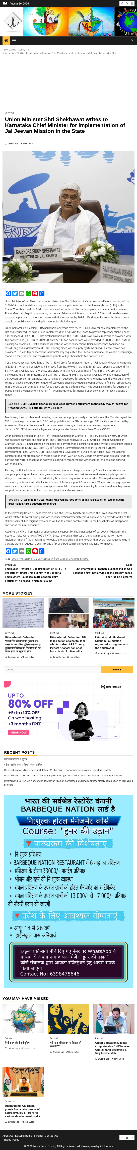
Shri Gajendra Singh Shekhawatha (71, 559)
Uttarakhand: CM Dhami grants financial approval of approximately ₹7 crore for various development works (63, 775)
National (99, 1038)
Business (9, 1101)
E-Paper (38, 1135)
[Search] (132, 40)
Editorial (9, 1038)
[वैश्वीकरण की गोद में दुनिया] (23, 1019)
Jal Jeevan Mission (43, 559)
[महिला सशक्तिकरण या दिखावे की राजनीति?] (68, 1019)
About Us (8, 1135)
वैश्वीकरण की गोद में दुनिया (15, 759)
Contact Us (51, 1135)
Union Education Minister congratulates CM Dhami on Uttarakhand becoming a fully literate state (57, 770)
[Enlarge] (128, 799)
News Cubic (28, 657)
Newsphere (89, 1146)
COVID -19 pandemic (22, 559)
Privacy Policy (11, 1139)
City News (9, 113)
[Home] (6, 40)
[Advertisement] (68, 83)
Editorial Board (23, 1135)
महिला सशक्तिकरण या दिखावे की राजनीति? (23, 764)
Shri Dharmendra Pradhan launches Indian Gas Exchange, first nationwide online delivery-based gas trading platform (102, 571)
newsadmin (28, 144)
